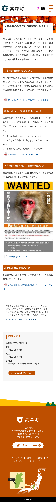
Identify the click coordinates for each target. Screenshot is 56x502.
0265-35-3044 (15, 350)
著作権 (29, 458)
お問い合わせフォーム (21, 373)
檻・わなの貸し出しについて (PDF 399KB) (28, 100)
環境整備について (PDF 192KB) (23, 154)
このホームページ (16, 458)
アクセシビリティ (36, 461)
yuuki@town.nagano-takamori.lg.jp (23, 364)
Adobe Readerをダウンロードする (21, 319)
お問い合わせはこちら (26, 445)
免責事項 (39, 458)
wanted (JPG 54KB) (17, 256)
